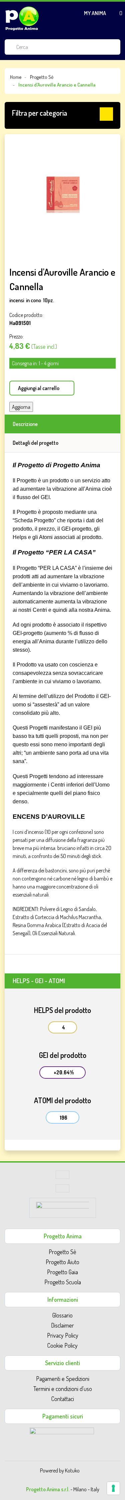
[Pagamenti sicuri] (62, 1436)
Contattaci (62, 1398)
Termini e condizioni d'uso (62, 1388)
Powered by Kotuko (60, 1470)
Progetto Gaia (62, 1272)
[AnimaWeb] (62, 1210)
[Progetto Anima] (22, 18)
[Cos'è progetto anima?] (62, 1190)
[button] (62, 114)
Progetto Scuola (62, 1282)
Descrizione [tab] (25, 424)
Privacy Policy (62, 1335)
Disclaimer (62, 1325)
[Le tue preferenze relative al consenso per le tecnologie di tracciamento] (113, 1488)
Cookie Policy (62, 1345)
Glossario (62, 1315)
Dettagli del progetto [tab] (35, 442)
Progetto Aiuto (62, 1262)
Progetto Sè (62, 1251)
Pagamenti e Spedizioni (62, 1378)
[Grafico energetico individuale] (62, 1176)
